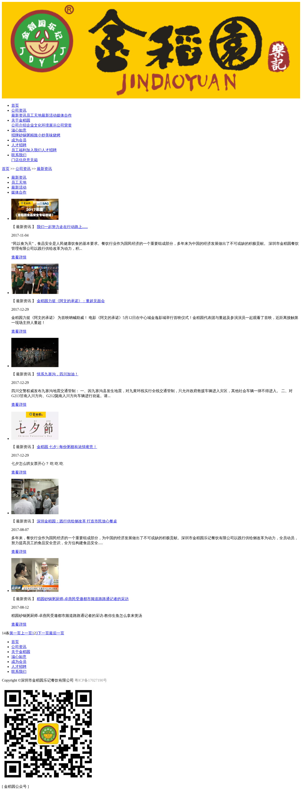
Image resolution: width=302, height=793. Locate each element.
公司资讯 (23, 169)
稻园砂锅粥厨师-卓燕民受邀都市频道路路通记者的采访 (83, 599)
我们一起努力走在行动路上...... (62, 227)
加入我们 (34, 150)
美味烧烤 (52, 135)
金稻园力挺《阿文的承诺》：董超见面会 (71, 301)
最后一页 (56, 633)
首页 (5, 169)
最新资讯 (18, 115)
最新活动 (49, 115)
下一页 (43, 633)
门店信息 (18, 160)
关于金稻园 (20, 652)
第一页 (15, 633)
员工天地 (34, 115)
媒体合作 (64, 115)
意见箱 (32, 160)
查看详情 (18, 257)
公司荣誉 (64, 125)
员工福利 (18, 150)
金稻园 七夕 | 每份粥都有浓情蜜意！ (67, 447)
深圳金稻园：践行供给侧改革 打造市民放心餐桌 (77, 521)
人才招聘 (49, 150)
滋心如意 (18, 657)
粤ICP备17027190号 (91, 680)
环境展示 (49, 125)
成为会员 (18, 662)
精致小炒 (37, 135)
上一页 (26, 633)
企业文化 (34, 125)
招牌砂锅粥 (20, 135)
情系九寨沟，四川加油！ (57, 374)
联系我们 (18, 672)
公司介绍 (18, 125)
